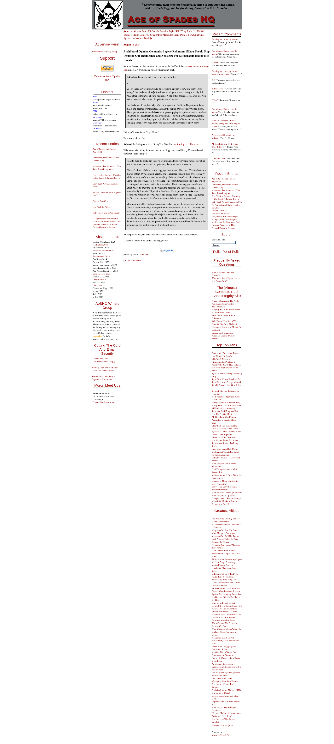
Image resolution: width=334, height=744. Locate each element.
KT (213, 79)
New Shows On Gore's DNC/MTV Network (222, 357)
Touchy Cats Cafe (100, 201)
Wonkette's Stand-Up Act (223, 637)
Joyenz (215, 62)
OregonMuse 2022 (101, 279)
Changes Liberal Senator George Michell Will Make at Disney (226, 500)
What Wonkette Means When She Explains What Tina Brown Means (226, 631)
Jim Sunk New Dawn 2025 (105, 250)
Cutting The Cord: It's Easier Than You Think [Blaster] (105, 369)
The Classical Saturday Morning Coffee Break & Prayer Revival (107, 176)
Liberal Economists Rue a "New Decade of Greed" (226, 584)
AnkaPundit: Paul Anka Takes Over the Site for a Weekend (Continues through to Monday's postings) (226, 325)
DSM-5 (215, 100)
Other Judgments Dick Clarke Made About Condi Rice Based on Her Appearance (225, 451)
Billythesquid (218, 88)
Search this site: (218, 239)
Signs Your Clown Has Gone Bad (226, 379)
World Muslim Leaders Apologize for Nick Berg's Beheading (227, 561)
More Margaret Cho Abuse (224, 533)
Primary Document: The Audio (225, 300)
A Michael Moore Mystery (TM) (226, 689)
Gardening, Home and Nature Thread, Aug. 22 (106, 159)
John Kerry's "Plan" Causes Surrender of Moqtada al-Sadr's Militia (226, 553)
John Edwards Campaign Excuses (227, 492)
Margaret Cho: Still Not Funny (225, 536)
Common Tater (218, 158)
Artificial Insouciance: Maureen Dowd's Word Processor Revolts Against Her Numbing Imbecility (226, 591)
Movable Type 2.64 (220, 735)
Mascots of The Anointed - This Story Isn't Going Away (107, 168)
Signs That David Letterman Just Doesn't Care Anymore (226, 433)
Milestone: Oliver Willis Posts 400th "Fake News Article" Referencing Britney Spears (225, 576)
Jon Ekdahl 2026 (100, 244)
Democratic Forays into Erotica (225, 353)
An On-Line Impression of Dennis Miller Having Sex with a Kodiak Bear (226, 666)
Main (135, 34)
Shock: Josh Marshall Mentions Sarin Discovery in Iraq (226, 613)
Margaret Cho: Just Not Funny (225, 530)
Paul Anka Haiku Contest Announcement (223, 305)
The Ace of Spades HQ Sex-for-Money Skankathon (226, 520)
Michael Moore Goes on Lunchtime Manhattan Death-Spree (225, 568)
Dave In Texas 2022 (102, 273)
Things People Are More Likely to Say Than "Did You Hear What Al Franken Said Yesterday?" (226, 405)
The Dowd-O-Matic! (221, 692)
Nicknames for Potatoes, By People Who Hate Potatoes (226, 363)
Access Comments (132, 260)
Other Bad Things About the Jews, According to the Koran (225, 427)
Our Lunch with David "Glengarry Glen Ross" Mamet (225, 680)
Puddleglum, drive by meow (224, 39)
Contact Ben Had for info (104, 402)
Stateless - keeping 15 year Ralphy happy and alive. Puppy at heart (226, 123)
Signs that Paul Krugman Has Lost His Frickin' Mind (225, 412)
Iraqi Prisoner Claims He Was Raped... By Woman (225, 540)
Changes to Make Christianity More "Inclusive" (225, 482)
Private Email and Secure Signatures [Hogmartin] (103, 378)
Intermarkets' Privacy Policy (104, 51)
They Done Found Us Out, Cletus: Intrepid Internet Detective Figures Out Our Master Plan (227, 605)
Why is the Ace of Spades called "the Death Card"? (226, 279)
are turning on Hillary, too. (186, 144)
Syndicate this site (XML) (223, 725)
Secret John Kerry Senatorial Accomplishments (224, 488)
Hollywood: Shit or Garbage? (106, 212)
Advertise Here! (107, 44)
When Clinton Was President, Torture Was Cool (224, 624)
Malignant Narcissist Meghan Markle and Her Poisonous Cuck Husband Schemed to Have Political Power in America (107, 223)
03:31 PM (143, 254)
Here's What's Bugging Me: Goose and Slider (224, 648)
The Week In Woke (101, 206)
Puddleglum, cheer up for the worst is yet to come (225, 73)
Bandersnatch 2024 (101, 256)
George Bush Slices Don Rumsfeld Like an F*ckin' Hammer (223, 335)
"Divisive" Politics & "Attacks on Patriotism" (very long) (226, 714)
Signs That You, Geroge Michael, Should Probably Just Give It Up (226, 383)
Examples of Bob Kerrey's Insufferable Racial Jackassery (225, 439)
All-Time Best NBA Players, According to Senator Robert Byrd (224, 419)
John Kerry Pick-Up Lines (223, 495)
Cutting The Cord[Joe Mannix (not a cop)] (104, 360)
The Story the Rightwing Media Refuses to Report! (226, 674)
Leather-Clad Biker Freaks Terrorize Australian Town (223, 619)
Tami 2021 (97, 285)
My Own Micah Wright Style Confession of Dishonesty (225, 653)
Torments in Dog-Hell (221, 504)
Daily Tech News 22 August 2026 (227, 201)
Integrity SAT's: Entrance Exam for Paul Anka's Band (226, 311)
